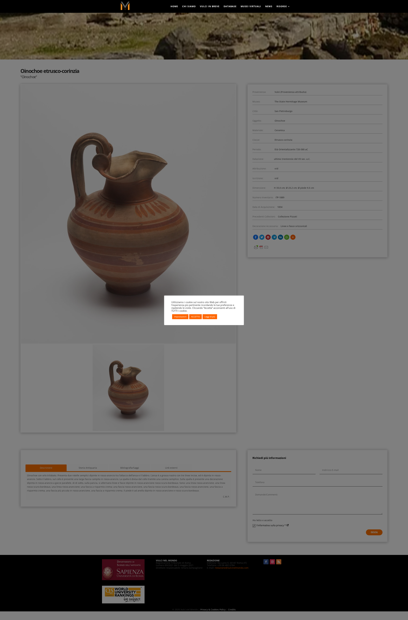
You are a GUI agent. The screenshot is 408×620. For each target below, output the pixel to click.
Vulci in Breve (209, 6)
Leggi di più (209, 316)
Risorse (282, 6)
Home (174, 6)
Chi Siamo (189, 6)
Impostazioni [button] (180, 316)
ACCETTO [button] (195, 316)
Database (230, 6)
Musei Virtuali (251, 6)
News (268, 6)
